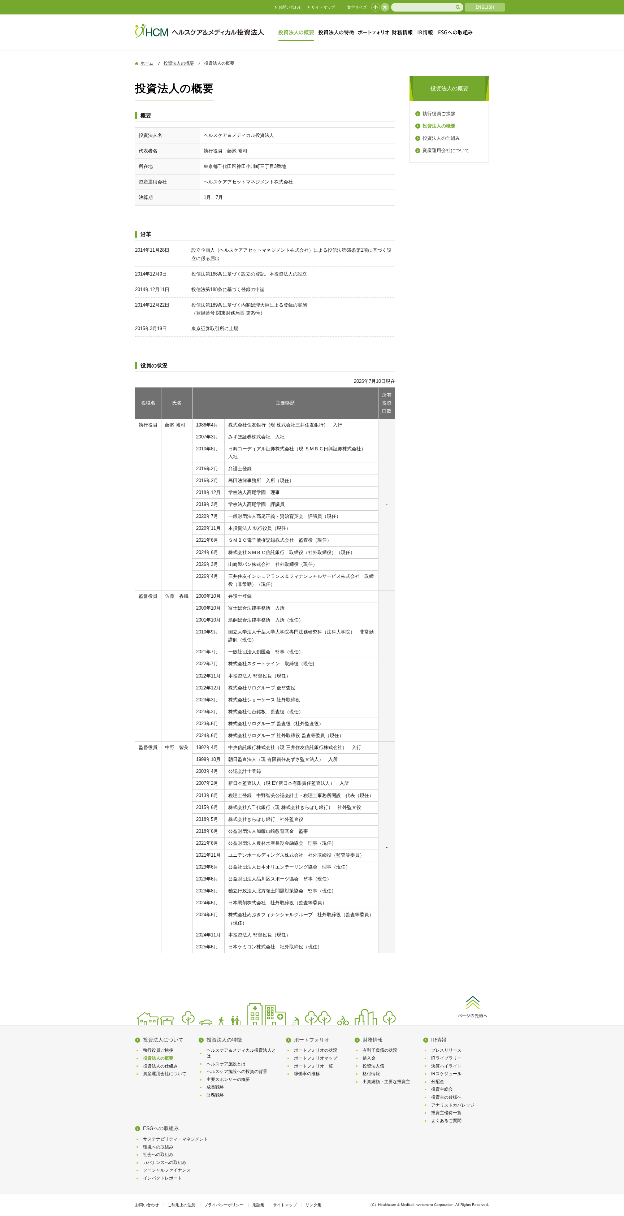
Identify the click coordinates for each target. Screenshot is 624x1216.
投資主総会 (442, 1089)
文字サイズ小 (375, 7)
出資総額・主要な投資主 (386, 1081)
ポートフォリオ (373, 32)
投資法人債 (373, 1066)
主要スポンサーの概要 (228, 1079)
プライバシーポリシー (224, 1205)
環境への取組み (158, 1147)
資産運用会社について (445, 150)
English (485, 7)
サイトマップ (323, 7)
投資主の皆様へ (446, 1097)
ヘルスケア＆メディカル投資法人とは (241, 1053)
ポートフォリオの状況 (315, 1050)
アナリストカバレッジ (452, 1105)
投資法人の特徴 (337, 32)
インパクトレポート (162, 1178)
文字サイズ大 (385, 7)
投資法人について (163, 1040)
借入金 (369, 1058)
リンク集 (313, 1205)
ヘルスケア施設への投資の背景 (237, 1071)
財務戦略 (215, 1095)
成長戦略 (215, 1087)
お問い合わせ (290, 7)
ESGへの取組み (454, 32)
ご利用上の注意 (181, 1205)
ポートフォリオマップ (315, 1058)
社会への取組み (158, 1154)
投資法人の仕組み (441, 138)
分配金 (437, 1081)
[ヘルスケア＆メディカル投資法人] (200, 38)
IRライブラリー (446, 1058)
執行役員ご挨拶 (438, 113)
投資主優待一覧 (446, 1112)
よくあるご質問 (446, 1120)
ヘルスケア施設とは (226, 1063)
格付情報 (371, 1073)
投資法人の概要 (297, 32)
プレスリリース (446, 1050)
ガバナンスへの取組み (164, 1162)
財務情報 (402, 32)
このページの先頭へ (472, 1005)
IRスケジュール (446, 1073)
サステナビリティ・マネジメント (175, 1139)
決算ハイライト (446, 1066)
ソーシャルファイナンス (167, 1170)
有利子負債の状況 (380, 1050)
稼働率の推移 (307, 1073)
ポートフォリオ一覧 (313, 1066)
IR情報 (425, 32)
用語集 (258, 1205)
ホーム (146, 63)
